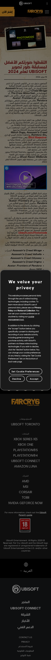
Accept (34, 378)
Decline (16, 378)
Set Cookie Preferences (25, 371)
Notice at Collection (26, 310)
